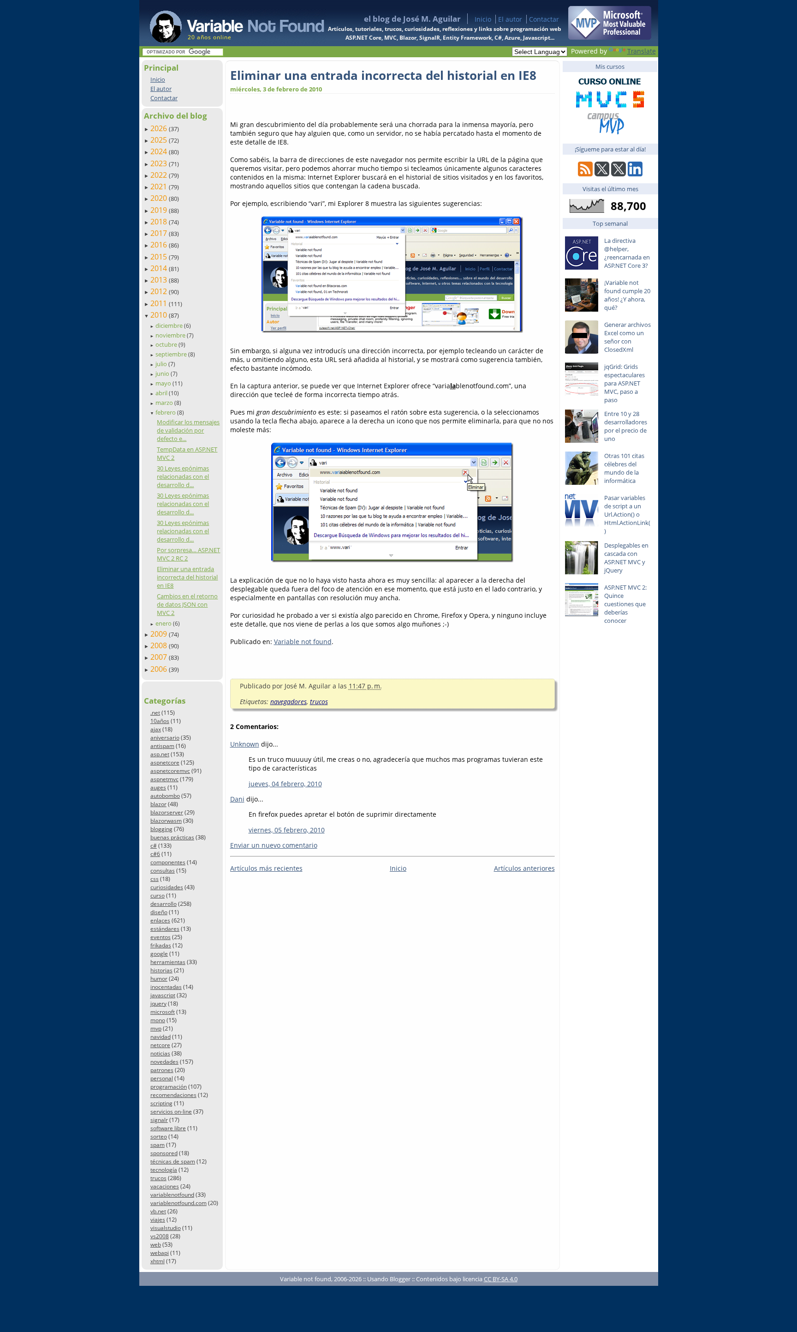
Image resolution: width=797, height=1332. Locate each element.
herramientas (167, 961)
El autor (510, 19)
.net (155, 712)
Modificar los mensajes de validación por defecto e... (188, 430)
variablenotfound (172, 1194)
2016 (159, 245)
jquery (158, 1003)
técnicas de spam (172, 1161)
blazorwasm (166, 820)
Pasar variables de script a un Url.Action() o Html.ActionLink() (627, 514)
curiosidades (166, 887)
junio (163, 373)
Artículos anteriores (524, 868)
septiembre (171, 354)
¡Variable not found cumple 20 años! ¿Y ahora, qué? (627, 295)
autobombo (165, 795)
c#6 (155, 853)
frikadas (160, 945)
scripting (161, 1103)
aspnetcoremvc (170, 770)
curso (157, 895)
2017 (159, 233)
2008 (159, 645)
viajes (157, 1219)
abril (162, 393)
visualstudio (165, 1227)
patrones (161, 1070)
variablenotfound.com (178, 1202)
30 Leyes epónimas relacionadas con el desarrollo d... (183, 476)
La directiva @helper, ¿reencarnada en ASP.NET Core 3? (627, 253)
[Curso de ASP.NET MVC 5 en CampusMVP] (610, 134)
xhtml (157, 1261)
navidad (160, 1036)
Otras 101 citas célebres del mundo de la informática (624, 468)
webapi (159, 1252)
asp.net (159, 754)
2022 (159, 175)
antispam (162, 745)
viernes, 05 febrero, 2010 (287, 830)
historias (161, 970)
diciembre (169, 325)
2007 (159, 657)
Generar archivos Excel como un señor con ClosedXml (627, 337)
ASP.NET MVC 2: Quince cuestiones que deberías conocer (625, 604)
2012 (159, 291)
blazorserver (166, 812)
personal (161, 1078)
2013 (159, 280)
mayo (163, 383)
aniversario (164, 737)
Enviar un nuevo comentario (273, 845)
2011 (159, 303)
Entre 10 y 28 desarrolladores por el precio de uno (625, 426)
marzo (164, 402)
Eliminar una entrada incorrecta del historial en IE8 (187, 577)
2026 (159, 128)
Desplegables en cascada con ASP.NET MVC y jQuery (626, 557)
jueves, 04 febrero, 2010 (285, 783)
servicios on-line (171, 1111)
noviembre (171, 335)
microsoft (162, 1011)
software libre (168, 1128)
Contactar (544, 19)
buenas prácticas (172, 837)
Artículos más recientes (266, 868)
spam (157, 1144)
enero (164, 623)
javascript (162, 995)
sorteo (158, 1136)
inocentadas (166, 986)
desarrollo (163, 903)
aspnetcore (164, 762)
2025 (159, 140)
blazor (158, 804)
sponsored (164, 1153)
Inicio (483, 19)
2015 (159, 257)
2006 (159, 669)
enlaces (160, 920)
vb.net (158, 1211)
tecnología (163, 1169)
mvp (155, 1028)
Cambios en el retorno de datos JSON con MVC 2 (187, 604)
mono (157, 1020)
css (154, 878)
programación (168, 1086)
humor (158, 978)
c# (153, 845)
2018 (159, 222)
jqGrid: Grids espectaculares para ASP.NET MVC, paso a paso (624, 383)
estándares (164, 928)
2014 (159, 268)
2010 (159, 315)
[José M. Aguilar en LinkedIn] (635, 173)
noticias (160, 1053)
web (155, 1244)
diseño (158, 912)
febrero (166, 412)
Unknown (244, 744)
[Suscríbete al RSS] (585, 173)
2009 (159, 634)
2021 (159, 186)
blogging (161, 829)
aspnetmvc (164, 779)
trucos (158, 1178)
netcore (160, 1045)
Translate (641, 51)
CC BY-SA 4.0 (500, 1279)
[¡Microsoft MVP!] (609, 37)
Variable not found (303, 641)
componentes (167, 862)
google (159, 953)
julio (161, 364)
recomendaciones (173, 1094)
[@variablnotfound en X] (618, 173)
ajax (155, 729)
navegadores (288, 701)
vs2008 (159, 1236)
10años (159, 720)
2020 (159, 198)
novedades (164, 1061)
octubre (166, 344)
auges (158, 787)
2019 (159, 210)
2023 (159, 163)
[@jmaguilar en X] (602, 173)
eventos (160, 937)
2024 (159, 151)
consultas (162, 870)
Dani (237, 799)
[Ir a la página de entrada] (228, 23)
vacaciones (164, 1186)
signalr (159, 1119)
